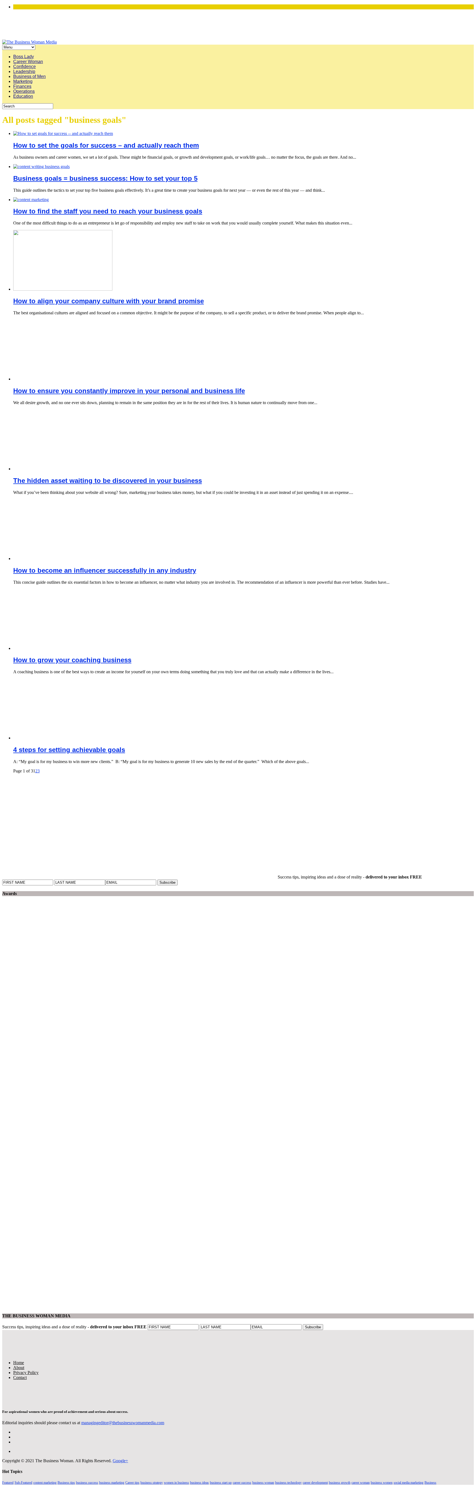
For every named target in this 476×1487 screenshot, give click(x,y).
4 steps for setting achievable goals (69, 749)
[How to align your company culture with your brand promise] (62, 289)
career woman (360, 1483)
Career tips (132, 1483)
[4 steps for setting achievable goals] (62, 738)
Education (23, 96)
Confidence (24, 66)
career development (315, 1483)
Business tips (66, 1483)
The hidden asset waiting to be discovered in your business (107, 480)
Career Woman (28, 61)
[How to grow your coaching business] (62, 648)
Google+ (120, 1460)
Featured (7, 1483)
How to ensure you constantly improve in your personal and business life (129, 390)
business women (382, 1483)
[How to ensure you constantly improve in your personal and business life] (62, 379)
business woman (263, 1483)
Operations (24, 91)
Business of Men (29, 76)
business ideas (199, 1483)
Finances (22, 86)
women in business (176, 1483)
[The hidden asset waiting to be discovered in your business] (62, 468)
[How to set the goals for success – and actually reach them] (63, 133)
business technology (288, 1483)
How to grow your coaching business (72, 660)
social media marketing (408, 1483)
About (18, 1367)
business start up (221, 1483)
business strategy (151, 1483)
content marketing (44, 1483)
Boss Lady (23, 56)
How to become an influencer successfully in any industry (104, 570)
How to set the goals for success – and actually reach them (106, 145)
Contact (20, 1377)
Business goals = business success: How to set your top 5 (105, 178)
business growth (339, 1483)
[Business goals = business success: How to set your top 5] (41, 166)
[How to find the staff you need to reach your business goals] (31, 199)
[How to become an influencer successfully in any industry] (62, 558)
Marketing (23, 81)
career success (242, 1483)
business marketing (111, 1483)
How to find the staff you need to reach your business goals (107, 211)
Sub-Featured (23, 1483)
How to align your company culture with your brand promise (108, 301)
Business (430, 1483)
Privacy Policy (26, 1372)
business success (87, 1483)
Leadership (24, 71)
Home (18, 1362)
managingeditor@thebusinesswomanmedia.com (122, 1422)
